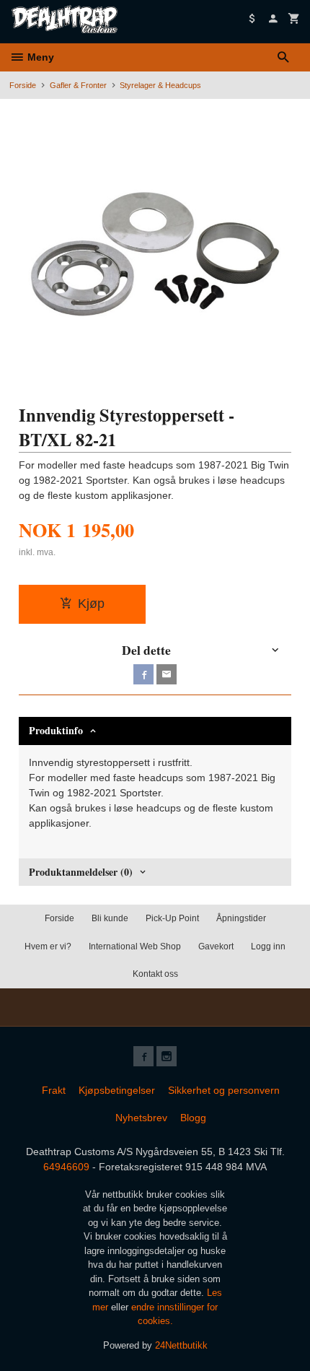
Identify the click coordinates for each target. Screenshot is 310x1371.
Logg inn (268, 946)
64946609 (66, 1166)
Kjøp (91, 603)
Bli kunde (110, 918)
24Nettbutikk (181, 1345)
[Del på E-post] (166, 674)
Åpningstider (241, 918)
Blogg (193, 1117)
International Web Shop (135, 946)
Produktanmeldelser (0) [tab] (81, 871)
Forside (22, 85)
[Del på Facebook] (143, 674)
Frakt (54, 1090)
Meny (39, 57)
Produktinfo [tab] (56, 730)
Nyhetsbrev (141, 1117)
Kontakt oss (155, 974)
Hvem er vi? (48, 946)
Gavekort (216, 946)
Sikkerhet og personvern (224, 1090)
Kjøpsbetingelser (117, 1090)
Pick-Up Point (172, 918)
